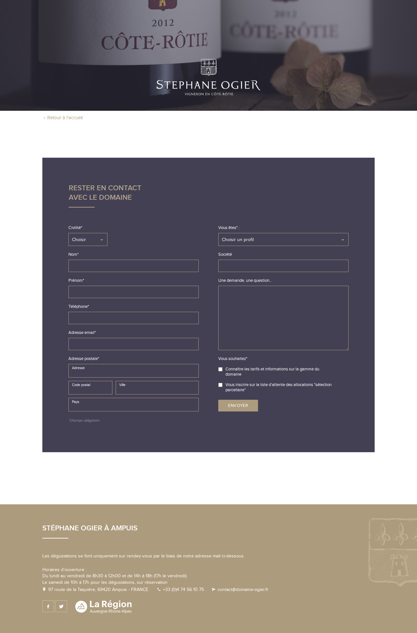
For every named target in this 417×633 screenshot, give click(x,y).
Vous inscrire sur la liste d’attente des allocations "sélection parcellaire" (278, 387)
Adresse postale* (83, 358)
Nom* (73, 254)
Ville (122, 385)
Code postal (81, 385)
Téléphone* (78, 306)
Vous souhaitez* (232, 358)
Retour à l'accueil (65, 118)
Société (225, 254)
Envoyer (238, 405)
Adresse (78, 368)
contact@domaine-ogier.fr (243, 589)
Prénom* (76, 280)
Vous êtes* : (228, 227)
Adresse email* (82, 332)
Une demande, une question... (245, 280)
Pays (75, 402)
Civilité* (75, 227)
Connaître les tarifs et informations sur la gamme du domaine (272, 372)
